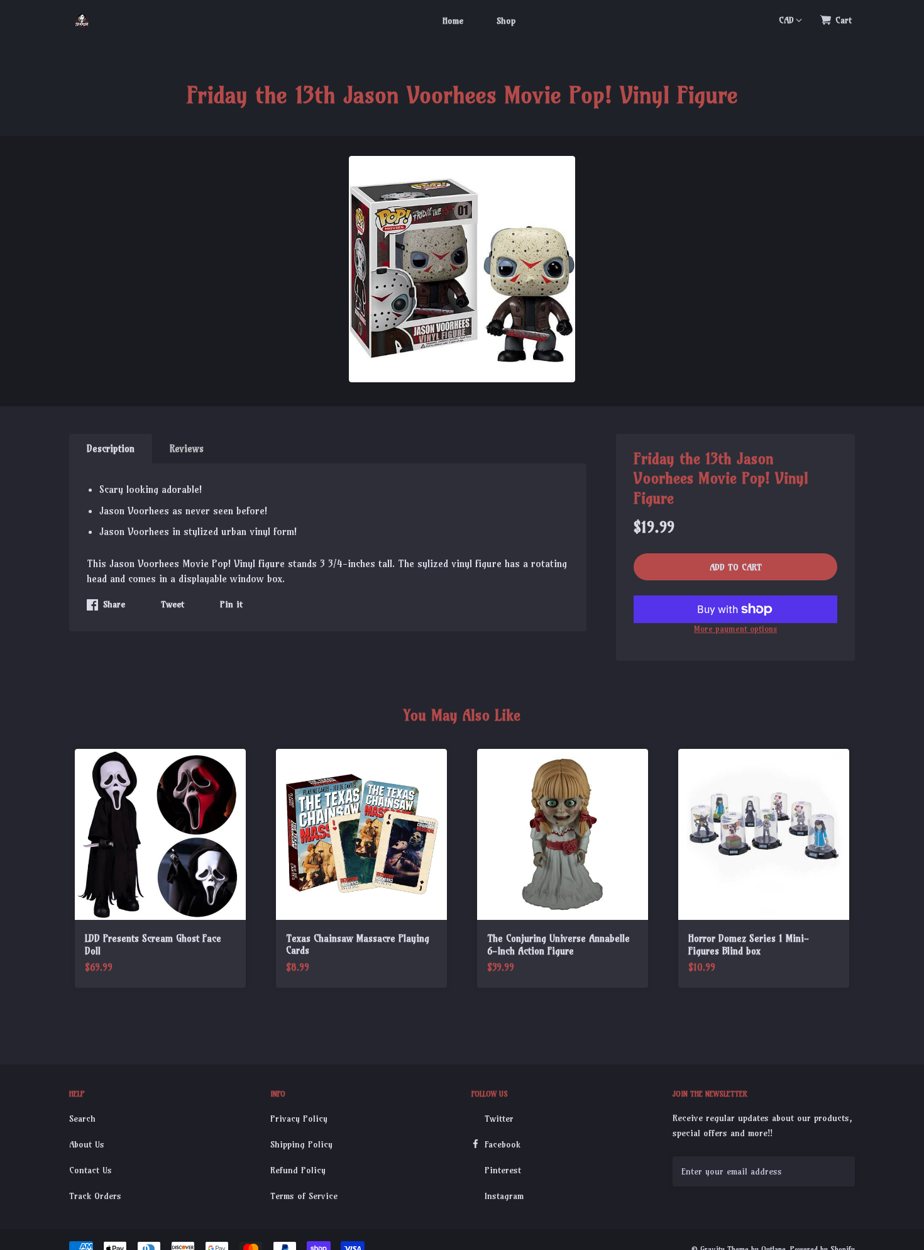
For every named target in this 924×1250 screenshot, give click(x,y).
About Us (86, 1144)
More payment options (735, 629)
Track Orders (95, 1196)
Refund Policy (298, 1170)
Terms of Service (304, 1196)
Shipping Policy (301, 1144)
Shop (506, 20)
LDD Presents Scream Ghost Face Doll (153, 944)
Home (453, 20)
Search (82, 1118)
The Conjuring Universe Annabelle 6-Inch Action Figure (558, 944)
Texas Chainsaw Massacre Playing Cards (357, 944)
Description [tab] (111, 449)
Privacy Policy (298, 1118)
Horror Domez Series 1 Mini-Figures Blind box (748, 944)
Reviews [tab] (187, 449)
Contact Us (90, 1170)
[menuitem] (452, 20)
